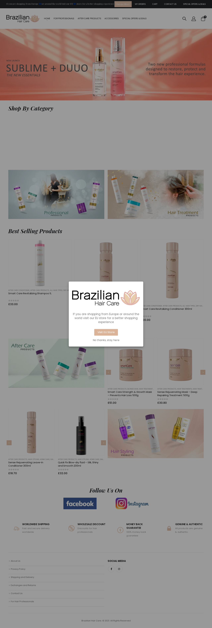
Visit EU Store (106, 332)
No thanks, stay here (106, 340)
